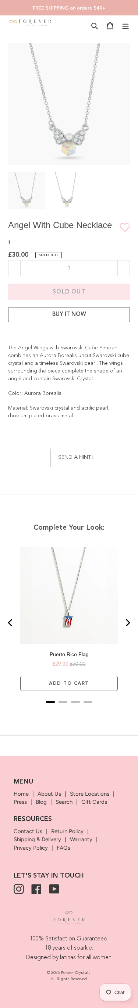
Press (20, 802)
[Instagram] (19, 889)
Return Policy (67, 831)
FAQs (63, 848)
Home (21, 794)
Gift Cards (94, 802)
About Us (49, 794)
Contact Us (28, 831)
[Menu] (125, 25)
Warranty (81, 839)
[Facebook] (36, 889)
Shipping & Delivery (37, 839)
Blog (41, 802)
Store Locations (89, 794)
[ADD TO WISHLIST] (121, 227)
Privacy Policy (31, 848)
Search (64, 802)
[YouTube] (54, 889)
